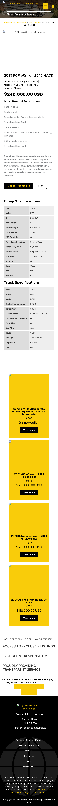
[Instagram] (29, 733)
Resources (29, 756)
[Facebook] (23, 733)
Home (7, 22)
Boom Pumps (34, 22)
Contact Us (29, 767)
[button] (45, 6)
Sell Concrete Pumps (29, 745)
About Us (29, 751)
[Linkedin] (34, 733)
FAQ (29, 761)
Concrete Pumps (18, 22)
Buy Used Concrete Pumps (29, 740)
